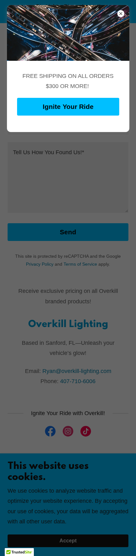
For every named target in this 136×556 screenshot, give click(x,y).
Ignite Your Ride (68, 106)
